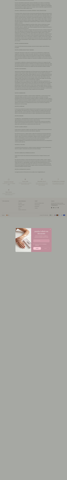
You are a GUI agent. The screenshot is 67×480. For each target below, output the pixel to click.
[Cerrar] (50, 229)
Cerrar (45, 248)
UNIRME (37, 248)
